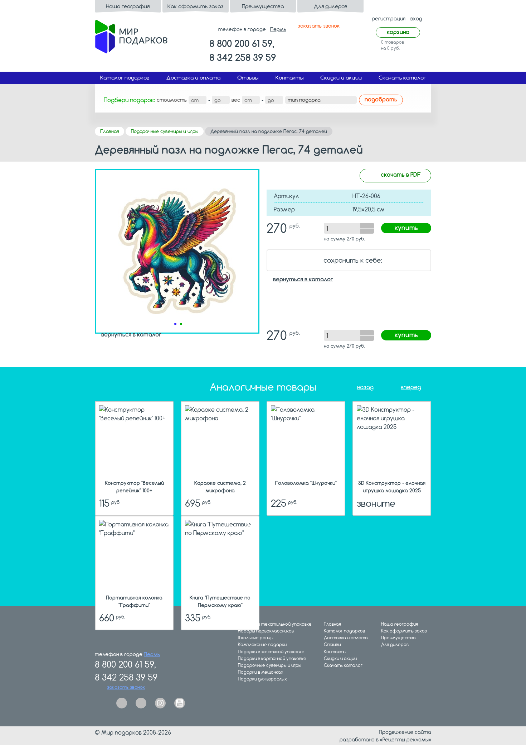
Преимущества (263, 6)
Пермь (278, 29)
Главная (109, 131)
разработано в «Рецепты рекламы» (385, 739)
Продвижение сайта (405, 732)
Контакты (289, 77)
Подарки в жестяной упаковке (271, 651)
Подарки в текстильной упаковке (275, 624)
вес (236, 100)
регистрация (388, 18)
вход (416, 18)
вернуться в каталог (303, 279)
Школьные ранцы (255, 637)
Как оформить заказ (195, 6)
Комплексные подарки (262, 644)
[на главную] (131, 35)
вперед (411, 387)
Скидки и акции (341, 77)
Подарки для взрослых (262, 679)
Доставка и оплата (193, 77)
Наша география (128, 6)
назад (365, 387)
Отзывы (247, 77)
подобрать (381, 99)
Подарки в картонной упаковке (272, 658)
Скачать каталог (402, 77)
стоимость (172, 100)
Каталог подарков (125, 77)
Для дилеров (330, 6)
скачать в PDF (401, 174)
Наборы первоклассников (266, 631)
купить (406, 227)
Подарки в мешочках (260, 672)
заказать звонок (319, 26)
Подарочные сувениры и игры (164, 131)
